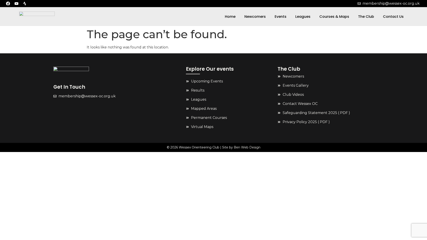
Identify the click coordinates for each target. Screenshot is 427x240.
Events (280, 16)
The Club (366, 16)
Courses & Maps (334, 16)
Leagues (302, 16)
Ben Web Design (247, 147)
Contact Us (393, 16)
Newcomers (255, 16)
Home (230, 16)
